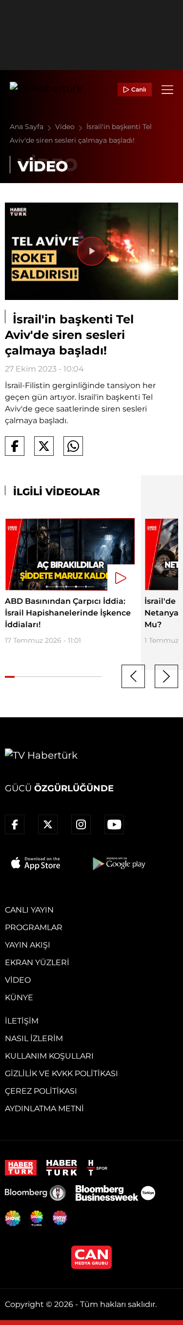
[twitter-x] (48, 824)
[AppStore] (36, 863)
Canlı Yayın (29, 909)
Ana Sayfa (27, 126)
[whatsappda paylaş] (73, 446)
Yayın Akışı (27, 945)
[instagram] (81, 824)
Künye (19, 997)
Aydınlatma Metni (44, 1108)
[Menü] (167, 89)
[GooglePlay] (118, 863)
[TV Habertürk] (46, 89)
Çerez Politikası (41, 1091)
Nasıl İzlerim (34, 1038)
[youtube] (114, 824)
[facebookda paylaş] (14, 446)
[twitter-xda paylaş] (44, 446)
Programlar (33, 927)
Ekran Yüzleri (37, 962)
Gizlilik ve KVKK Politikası (61, 1073)
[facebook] (14, 824)
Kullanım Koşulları (49, 1056)
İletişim (22, 1021)
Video (66, 126)
